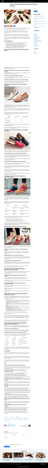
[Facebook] (5, 26)
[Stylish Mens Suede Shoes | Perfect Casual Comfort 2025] (41, 455)
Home (14, 1)
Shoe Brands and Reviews (37, 40)
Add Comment (6, 437)
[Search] (46, 1)
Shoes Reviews (36, 42)
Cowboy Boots (36, 34)
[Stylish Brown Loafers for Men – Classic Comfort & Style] (30, 455)
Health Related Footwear (37, 37)
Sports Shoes (35, 46)
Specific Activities (36, 45)
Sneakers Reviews (26, 1)
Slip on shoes (14, 7)
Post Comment (7, 446)
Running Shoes (36, 39)
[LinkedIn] (14, 26)
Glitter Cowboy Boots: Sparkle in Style (39, 16)
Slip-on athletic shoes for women (8, 334)
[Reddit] (11, 26)
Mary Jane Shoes (21, 1)
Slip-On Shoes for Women (7, 419)
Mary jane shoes (36, 38)
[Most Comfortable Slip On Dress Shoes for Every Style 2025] (7, 455)
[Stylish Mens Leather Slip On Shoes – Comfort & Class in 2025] (18, 455)
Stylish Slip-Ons (20, 419)
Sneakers (35, 44)
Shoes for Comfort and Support (38, 41)
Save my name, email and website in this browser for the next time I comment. (13, 444)
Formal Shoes (36, 36)
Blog (17, 1)
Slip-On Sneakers (14, 419)
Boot (34, 33)
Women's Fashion (25, 419)
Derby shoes (35, 35)
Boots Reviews (32, 1)
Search (35, 8)
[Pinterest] (8, 26)
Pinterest (8, 291)
